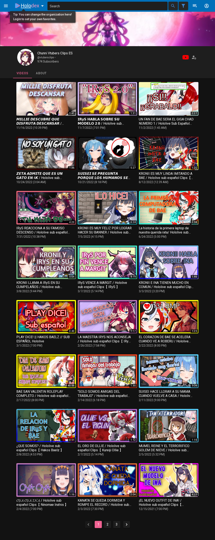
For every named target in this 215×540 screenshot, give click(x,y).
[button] (33, 6)
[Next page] (126, 524)
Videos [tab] (23, 73)
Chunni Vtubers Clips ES (55, 53)
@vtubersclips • (46, 57)
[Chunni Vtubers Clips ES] (25, 57)
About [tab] (41, 73)
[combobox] (107, 6)
